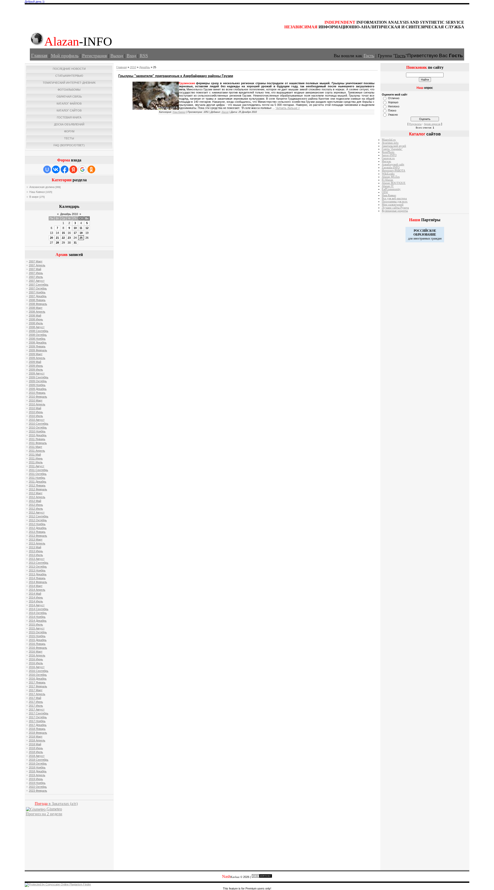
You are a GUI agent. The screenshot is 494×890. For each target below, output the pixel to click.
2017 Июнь (36, 701)
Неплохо (393, 106)
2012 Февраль (38, 489)
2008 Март (35, 307)
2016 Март (35, 651)
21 (57, 237)
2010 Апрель (37, 404)
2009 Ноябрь (37, 385)
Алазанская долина (42, 187)
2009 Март (35, 354)
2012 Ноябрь (37, 524)
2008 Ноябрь (37, 338)
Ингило (386, 161)
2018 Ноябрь (37, 767)
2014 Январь (37, 578)
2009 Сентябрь (38, 377)
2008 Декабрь (38, 342)
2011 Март (35, 446)
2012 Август (37, 512)
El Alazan (387, 179)
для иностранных (419, 238)
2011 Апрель (37, 450)
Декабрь (144, 67)
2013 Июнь (36, 551)
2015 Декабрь (38, 639)
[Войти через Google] (82, 169)
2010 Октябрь (38, 427)
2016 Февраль (38, 647)
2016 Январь (37, 643)
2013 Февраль (38, 535)
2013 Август (37, 558)
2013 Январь (37, 531)
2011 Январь (37, 439)
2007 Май (35, 269)
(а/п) (56, 803)
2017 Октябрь (38, 717)
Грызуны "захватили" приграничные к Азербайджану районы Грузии (175, 76)
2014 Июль (36, 601)
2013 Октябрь (38, 566)
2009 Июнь (36, 365)
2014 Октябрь (38, 612)
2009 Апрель (37, 358)
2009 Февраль (38, 350)
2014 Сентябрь (38, 609)
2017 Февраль (38, 686)
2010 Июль (36, 415)
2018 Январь (37, 728)
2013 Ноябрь (37, 570)
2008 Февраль (38, 303)
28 (57, 242)
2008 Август (37, 327)
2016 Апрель (37, 655)
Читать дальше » (288, 107)
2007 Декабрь (38, 296)
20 (51, 237)
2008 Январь (37, 300)
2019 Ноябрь (37, 782)
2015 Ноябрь (37, 636)
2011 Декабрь (37, 481)
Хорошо (393, 102)
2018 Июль (36, 752)
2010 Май (35, 408)
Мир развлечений (392, 204)
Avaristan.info (390, 142)
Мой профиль (64, 55)
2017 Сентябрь (38, 713)
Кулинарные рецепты (395, 210)
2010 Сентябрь (38, 423)
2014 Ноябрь (37, 616)
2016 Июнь (36, 659)
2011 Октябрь (38, 473)
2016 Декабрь (38, 678)
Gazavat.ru (388, 158)
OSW (385, 192)
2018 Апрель (37, 740)
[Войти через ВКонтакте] (56, 169)
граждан (436, 238)
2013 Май (35, 547)
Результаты (415, 124)
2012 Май (35, 500)
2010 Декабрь (38, 435)
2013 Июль (36, 555)
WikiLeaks (388, 173)
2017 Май (35, 697)
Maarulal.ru (389, 139)
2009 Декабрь (38, 388)
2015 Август (37, 628)
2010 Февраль (38, 396)
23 (69, 237)
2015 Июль (36, 624)
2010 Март (35, 400)
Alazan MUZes (391, 176)
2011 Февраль (38, 442)
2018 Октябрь (38, 763)
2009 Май (35, 361)
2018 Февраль (38, 732)
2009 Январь (37, 346)
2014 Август (37, 605)
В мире (34, 196)
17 (75, 232)
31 (75, 242)
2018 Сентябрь (38, 759)
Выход (116, 55)
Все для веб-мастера (394, 198)
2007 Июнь (36, 273)
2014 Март (35, 585)
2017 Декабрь (38, 724)
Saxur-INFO (389, 155)
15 (63, 232)
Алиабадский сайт (393, 164)
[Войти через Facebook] (64, 169)
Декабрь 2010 (69, 214)
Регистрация (94, 55)
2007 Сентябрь (38, 284)
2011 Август (36, 466)
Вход (131, 55)
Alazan (225, 112)
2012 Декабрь (38, 527)
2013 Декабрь (38, 574)
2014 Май (35, 593)
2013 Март (35, 539)
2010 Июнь (36, 412)
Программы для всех (395, 201)
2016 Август (37, 667)
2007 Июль (36, 276)
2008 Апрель (37, 311)
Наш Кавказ (37, 191)
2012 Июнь (36, 504)
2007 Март (35, 261)
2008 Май (35, 315)
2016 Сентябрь (38, 670)
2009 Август (37, 373)
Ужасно (393, 114)
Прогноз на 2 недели (44, 814)
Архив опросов (432, 124)
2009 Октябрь (38, 381)
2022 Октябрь (38, 786)
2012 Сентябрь (38, 516)
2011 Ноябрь (37, 477)
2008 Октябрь (38, 334)
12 (87, 227)
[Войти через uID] (47, 169)
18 (81, 232)
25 (81, 237)
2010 (133, 67)
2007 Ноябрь (37, 292)
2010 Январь (37, 392)
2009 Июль (36, 369)
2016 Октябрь (38, 674)
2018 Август (37, 755)
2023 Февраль (38, 790)
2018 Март (35, 736)
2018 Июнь (36, 748)
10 (75, 227)
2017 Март (35, 690)
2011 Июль (36, 462)
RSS (144, 55)
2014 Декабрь (38, 620)
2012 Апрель (37, 497)
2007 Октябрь (38, 288)
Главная (39, 55)
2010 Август (37, 419)
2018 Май (35, 744)
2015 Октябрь (38, 632)
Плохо (392, 110)
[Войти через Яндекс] (73, 169)
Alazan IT (388, 186)
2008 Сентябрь (38, 330)
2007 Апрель (37, 265)
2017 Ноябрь (37, 721)
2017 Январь (37, 682)
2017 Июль (36, 705)
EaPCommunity (391, 189)
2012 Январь (37, 485)
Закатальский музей (394, 145)
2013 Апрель (37, 543)
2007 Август (37, 280)
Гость (369, 55)
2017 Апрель (37, 694)
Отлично (393, 98)
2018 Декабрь (38, 771)
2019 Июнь (36, 779)
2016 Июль (36, 663)
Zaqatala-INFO (391, 167)
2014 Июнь (36, 597)
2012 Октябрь (38, 520)
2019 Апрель (37, 775)
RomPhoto (388, 152)
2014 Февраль (38, 582)
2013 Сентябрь (38, 562)
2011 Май (35, 454)
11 (81, 227)
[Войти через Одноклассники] (91, 169)
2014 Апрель (37, 589)
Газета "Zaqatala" (392, 149)
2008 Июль (36, 323)
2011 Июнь (36, 458)
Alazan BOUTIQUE (393, 183)
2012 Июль (36, 508)
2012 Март (35, 493)
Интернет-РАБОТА (393, 170)
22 (63, 237)
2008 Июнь (36, 319)
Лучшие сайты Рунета (395, 207)
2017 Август (37, 709)
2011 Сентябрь (38, 470)
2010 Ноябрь (37, 431)
